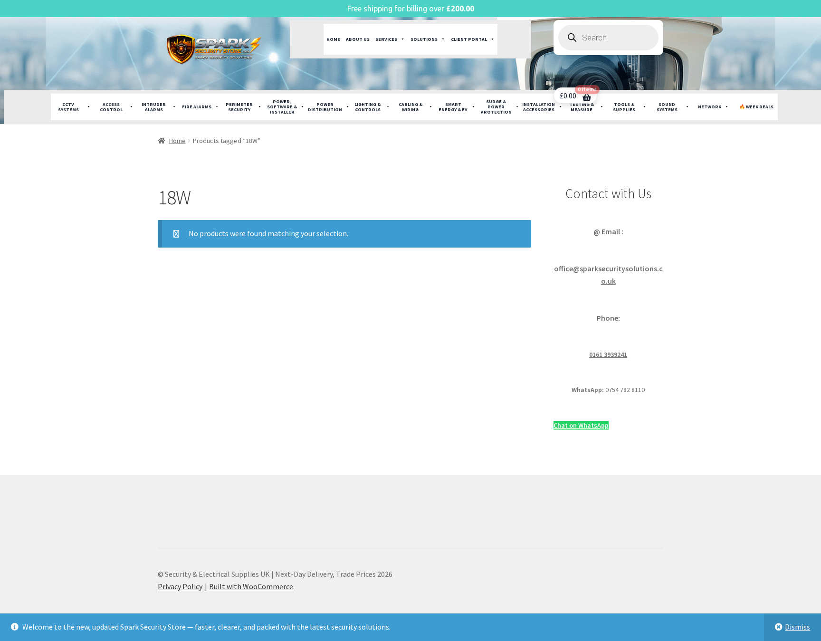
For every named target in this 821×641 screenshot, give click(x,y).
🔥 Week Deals (756, 107)
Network (709, 107)
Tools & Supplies (624, 107)
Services (386, 39)
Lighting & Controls (367, 107)
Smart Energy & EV (453, 107)
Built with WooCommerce (251, 586)
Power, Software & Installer (282, 106)
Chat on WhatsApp (581, 425)
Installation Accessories (538, 107)
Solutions (424, 39)
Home (333, 39)
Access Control (111, 107)
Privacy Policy (180, 586)
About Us (358, 39)
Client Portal (469, 39)
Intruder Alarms (154, 107)
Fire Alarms (196, 107)
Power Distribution (325, 107)
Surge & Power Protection (496, 106)
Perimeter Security (239, 107)
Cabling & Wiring (410, 107)
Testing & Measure (581, 107)
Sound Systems (667, 107)
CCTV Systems (68, 107)
